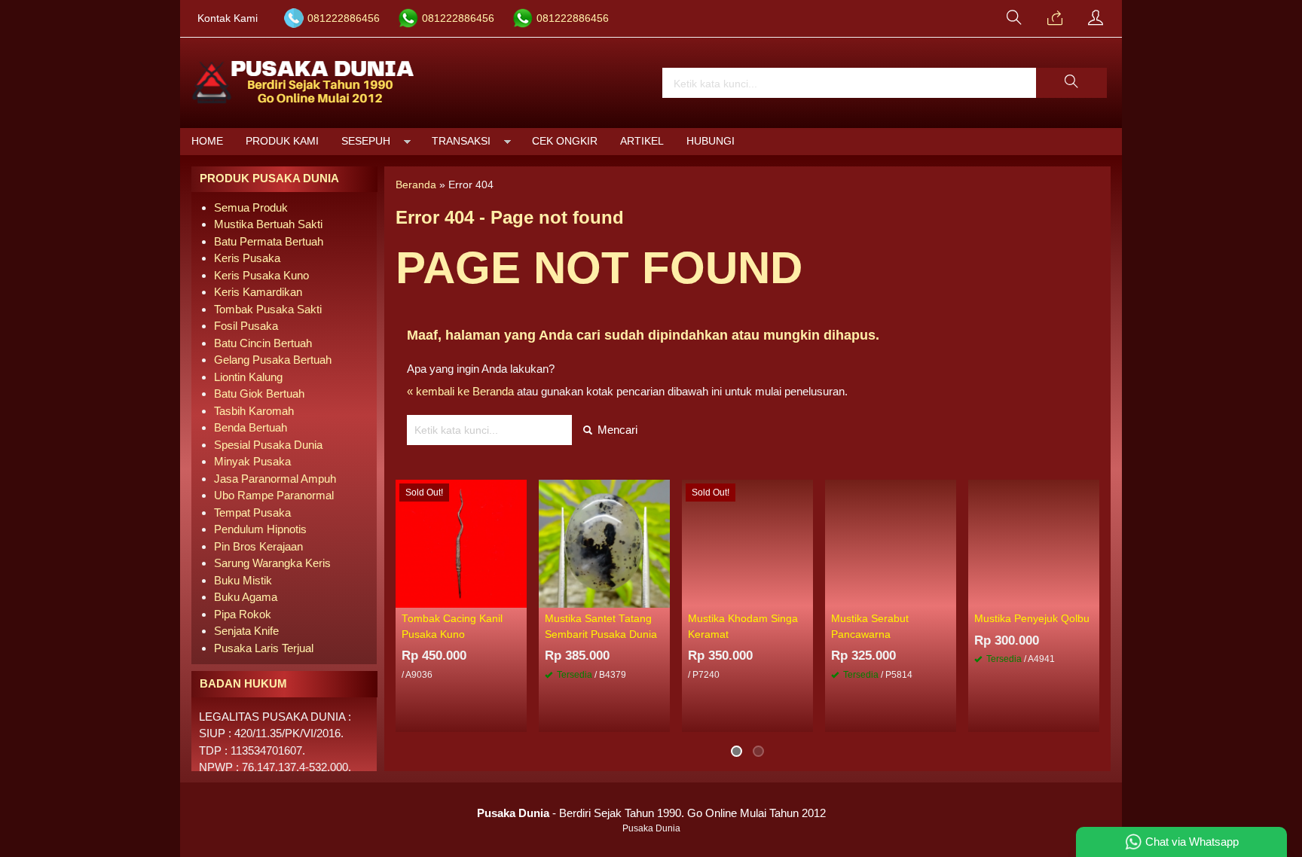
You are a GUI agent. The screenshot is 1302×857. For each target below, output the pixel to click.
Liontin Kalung (248, 377)
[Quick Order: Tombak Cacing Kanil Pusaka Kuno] (517, 595)
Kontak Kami (227, 18)
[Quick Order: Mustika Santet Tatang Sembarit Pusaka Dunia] (660, 595)
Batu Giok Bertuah (259, 393)
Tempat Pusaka (252, 512)
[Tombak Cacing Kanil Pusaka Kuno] (461, 542)
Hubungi (710, 141)
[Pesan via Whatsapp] (1054, 19)
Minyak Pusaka (252, 461)
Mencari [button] (615, 429)
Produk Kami (282, 141)
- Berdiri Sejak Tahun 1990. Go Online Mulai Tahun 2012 (651, 813)
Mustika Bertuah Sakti (268, 224)
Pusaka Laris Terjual (263, 648)
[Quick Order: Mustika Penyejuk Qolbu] (1090, 595)
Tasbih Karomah (254, 410)
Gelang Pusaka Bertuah (273, 359)
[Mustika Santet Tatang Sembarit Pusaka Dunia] (604, 542)
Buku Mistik (243, 580)
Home (207, 141)
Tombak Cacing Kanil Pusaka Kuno (452, 626)
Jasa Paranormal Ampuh (275, 478)
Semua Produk (251, 207)
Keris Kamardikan (258, 291)
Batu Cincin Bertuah (263, 343)
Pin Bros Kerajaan (258, 546)
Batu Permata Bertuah (268, 241)
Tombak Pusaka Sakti (268, 309)
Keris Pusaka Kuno (261, 275)
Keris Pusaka (247, 258)
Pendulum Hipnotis (260, 529)
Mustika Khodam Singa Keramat (743, 626)
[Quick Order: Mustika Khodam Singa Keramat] (803, 595)
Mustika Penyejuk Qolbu (1032, 618)
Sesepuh (365, 141)
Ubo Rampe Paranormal (274, 495)
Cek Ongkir (565, 141)
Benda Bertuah (250, 427)
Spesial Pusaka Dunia (268, 444)
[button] (1071, 83)
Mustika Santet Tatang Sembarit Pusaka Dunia (601, 626)
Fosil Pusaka (246, 325)
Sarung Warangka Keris (272, 563)
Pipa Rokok (242, 614)
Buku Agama (245, 596)
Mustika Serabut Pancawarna (870, 626)
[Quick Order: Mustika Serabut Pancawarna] (947, 595)
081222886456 (343, 18)
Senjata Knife (246, 630)
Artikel (642, 141)
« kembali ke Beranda (460, 391)
